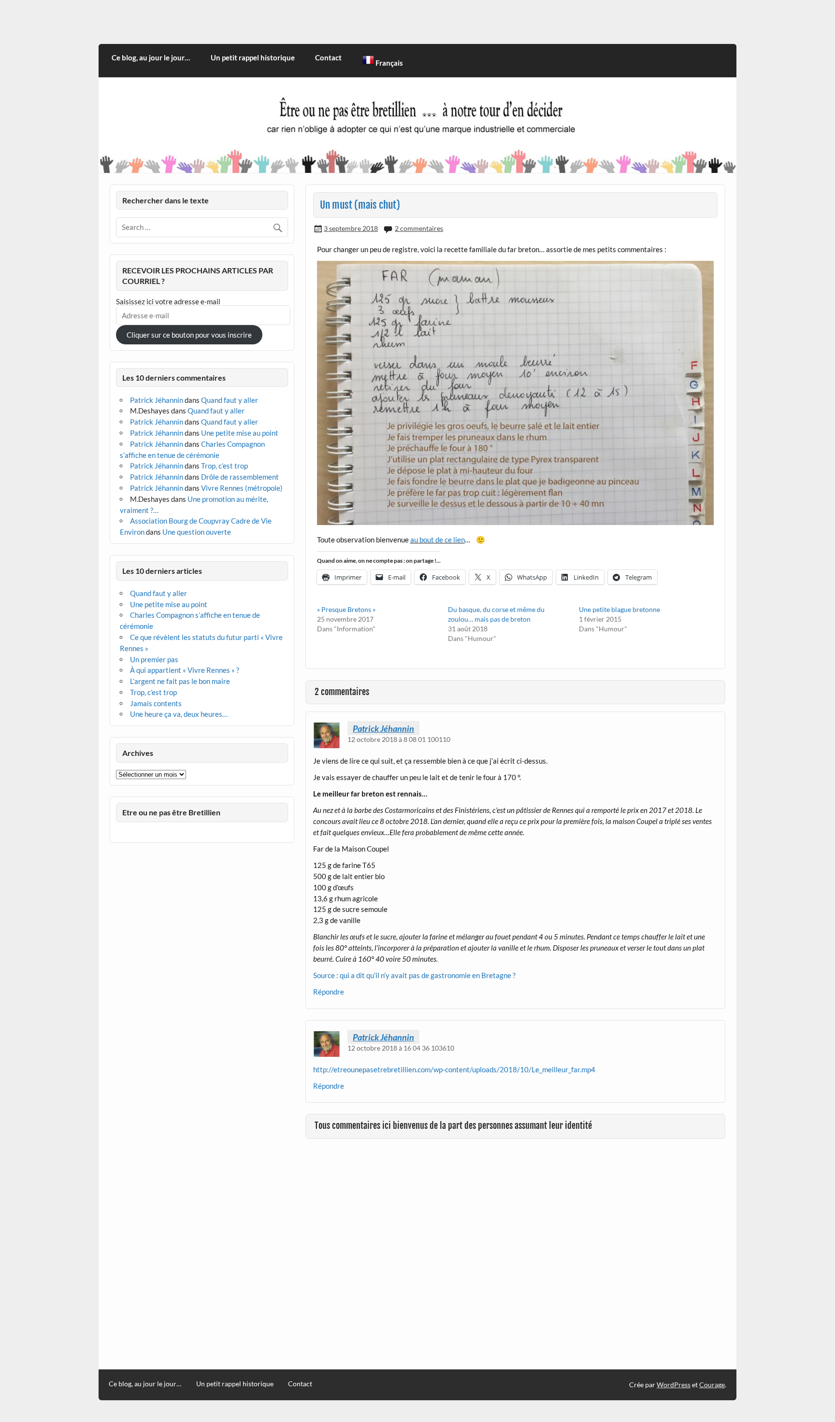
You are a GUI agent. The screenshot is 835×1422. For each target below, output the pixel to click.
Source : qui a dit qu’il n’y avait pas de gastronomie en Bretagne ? (414, 975)
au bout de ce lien (437, 539)
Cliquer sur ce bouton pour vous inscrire (189, 334)
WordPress (674, 1384)
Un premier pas (154, 659)
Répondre (328, 991)
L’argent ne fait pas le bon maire (180, 681)
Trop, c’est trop (224, 465)
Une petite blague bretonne (619, 609)
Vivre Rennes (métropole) (242, 487)
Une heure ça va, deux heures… (179, 714)
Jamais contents (156, 703)
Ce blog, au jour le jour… (151, 57)
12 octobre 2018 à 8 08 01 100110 (398, 739)
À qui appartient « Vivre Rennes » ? (184, 670)
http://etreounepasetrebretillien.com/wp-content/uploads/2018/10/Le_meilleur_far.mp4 (454, 1069)
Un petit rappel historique (253, 57)
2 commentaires (419, 228)
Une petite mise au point (239, 432)
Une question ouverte (196, 531)
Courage (712, 1384)
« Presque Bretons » (346, 609)
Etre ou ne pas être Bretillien (171, 812)
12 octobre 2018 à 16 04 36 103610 (400, 1048)
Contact (328, 57)
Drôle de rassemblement (240, 476)
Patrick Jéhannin (383, 728)
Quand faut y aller (229, 400)
